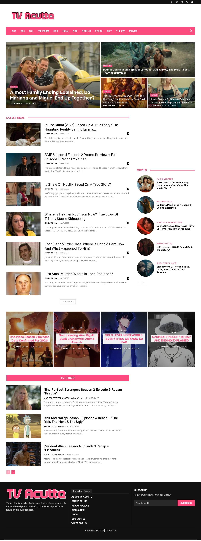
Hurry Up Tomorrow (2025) (169, 222)
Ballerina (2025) (164, 201)
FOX (31, 30)
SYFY (109, 30)
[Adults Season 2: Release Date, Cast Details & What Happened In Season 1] (171, 93)
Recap (47, 426)
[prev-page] (139, 283)
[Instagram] (176, 2)
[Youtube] (192, 2)
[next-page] (144, 283)
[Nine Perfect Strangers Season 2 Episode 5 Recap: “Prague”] (23, 397)
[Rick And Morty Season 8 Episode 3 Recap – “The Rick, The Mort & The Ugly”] (23, 426)
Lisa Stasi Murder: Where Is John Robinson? (79, 274)
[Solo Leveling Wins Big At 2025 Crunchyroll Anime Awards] (77, 339)
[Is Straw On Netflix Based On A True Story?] (23, 194)
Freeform (43, 30)
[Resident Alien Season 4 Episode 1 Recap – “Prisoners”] (23, 454)
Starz (98, 30)
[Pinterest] (182, 2)
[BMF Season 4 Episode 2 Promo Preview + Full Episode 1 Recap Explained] (23, 164)
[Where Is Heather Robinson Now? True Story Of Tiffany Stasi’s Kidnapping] (23, 224)
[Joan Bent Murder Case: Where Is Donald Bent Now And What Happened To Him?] (23, 253)
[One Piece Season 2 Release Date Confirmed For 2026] (29, 339)
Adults (154, 95)
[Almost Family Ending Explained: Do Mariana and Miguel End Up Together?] (53, 75)
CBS (23, 30)
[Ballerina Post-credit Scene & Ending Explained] (145, 204)
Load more (67, 301)
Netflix (86, 30)
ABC (14, 30)
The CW (120, 30)
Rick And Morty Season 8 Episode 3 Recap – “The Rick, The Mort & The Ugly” (81, 420)
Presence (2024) (164, 243)
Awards (77, 331)
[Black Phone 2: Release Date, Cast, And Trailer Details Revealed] (145, 268)
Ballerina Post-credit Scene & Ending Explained (174, 206)
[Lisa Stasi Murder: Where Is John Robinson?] (23, 283)
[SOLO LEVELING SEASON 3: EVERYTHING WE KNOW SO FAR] (124, 339)
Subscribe (186, 503)
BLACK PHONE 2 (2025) (166, 263)
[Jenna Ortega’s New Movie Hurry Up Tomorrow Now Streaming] (145, 226)
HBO (55, 30)
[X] (187, 2)
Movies (133, 30)
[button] (191, 31)
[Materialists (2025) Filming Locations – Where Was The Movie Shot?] (145, 183)
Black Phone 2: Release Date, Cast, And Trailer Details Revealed (173, 269)
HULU (65, 30)
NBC (75, 30)
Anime (124, 331)
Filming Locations (165, 179)
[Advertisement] (117, 16)
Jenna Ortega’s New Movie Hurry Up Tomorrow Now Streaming (175, 227)
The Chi (107, 92)
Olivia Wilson (51, 133)
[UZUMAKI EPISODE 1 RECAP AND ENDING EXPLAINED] (171, 339)
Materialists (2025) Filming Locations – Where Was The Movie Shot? (173, 185)
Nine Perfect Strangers (57, 398)
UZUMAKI (171, 332)
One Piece (29, 332)
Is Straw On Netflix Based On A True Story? (78, 184)
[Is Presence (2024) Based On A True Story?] (145, 247)
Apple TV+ (107, 66)
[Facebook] (171, 2)
